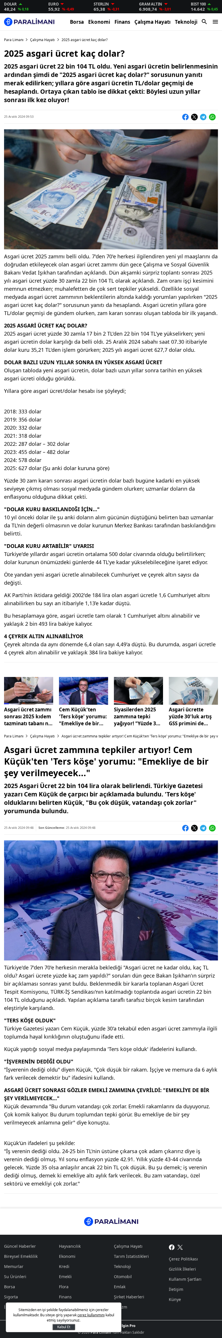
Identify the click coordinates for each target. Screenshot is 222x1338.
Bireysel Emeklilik (21, 1256)
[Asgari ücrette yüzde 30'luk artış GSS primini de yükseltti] (193, 691)
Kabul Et (63, 1326)
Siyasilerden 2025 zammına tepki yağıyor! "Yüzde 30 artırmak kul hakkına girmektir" (137, 716)
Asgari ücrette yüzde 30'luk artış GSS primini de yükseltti (190, 716)
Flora (64, 1286)
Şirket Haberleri (129, 1297)
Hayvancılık (70, 1246)
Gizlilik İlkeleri (182, 1269)
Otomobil (123, 1276)
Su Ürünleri (15, 1276)
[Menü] (215, 21)
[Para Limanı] (29, 22)
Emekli (65, 1276)
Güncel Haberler (20, 1246)
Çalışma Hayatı (152, 22)
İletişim (176, 1289)
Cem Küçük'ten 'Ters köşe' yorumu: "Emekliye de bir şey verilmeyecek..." (83, 716)
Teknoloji (186, 22)
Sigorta (11, 1297)
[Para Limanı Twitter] (180, 1246)
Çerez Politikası (183, 1259)
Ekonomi (99, 22)
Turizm (120, 1307)
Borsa (77, 22)
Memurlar (13, 1266)
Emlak (119, 1286)
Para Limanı (13, 39)
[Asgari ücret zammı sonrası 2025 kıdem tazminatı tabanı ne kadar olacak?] (28, 691)
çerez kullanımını (91, 1315)
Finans (122, 22)
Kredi (64, 1266)
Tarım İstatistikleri (131, 1256)
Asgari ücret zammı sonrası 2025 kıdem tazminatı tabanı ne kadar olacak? (27, 716)
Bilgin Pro (126, 1325)
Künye (175, 1299)
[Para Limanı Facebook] (172, 1246)
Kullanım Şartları (185, 1279)
